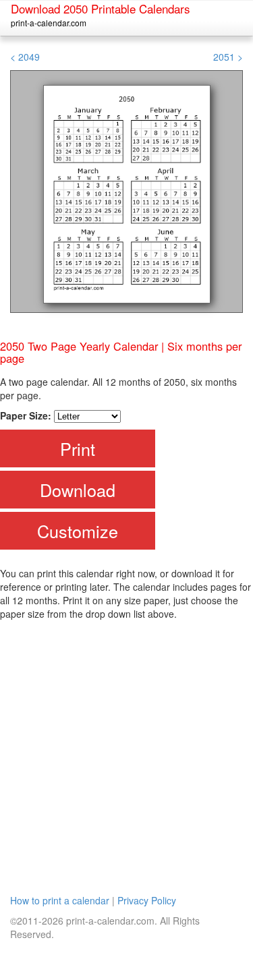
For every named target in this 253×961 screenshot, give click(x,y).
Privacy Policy (146, 900)
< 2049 (25, 56)
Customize (77, 531)
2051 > (228, 56)
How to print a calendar (59, 900)
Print (77, 448)
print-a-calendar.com (48, 22)
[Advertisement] (126, 753)
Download (77, 489)
